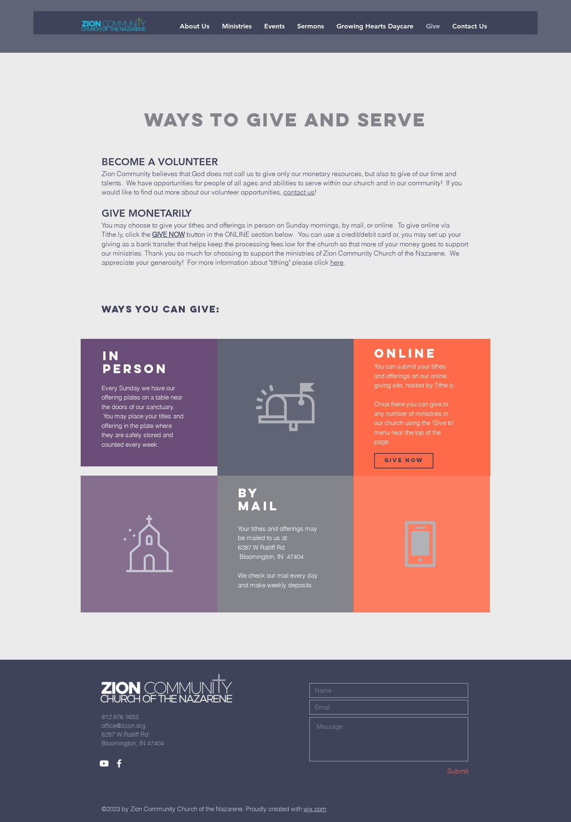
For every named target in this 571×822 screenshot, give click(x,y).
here (337, 262)
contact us (298, 192)
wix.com (314, 809)
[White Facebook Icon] (119, 763)
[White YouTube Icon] (104, 763)
